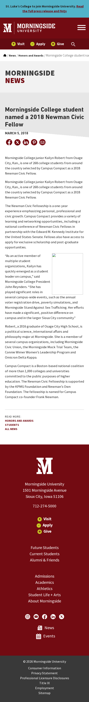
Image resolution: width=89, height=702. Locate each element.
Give (47, 531)
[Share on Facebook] (9, 142)
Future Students (45, 547)
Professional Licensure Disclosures (44, 678)
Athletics (44, 588)
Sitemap (44, 693)
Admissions (44, 576)
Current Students (44, 553)
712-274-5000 (44, 505)
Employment (44, 688)
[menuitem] (18, 44)
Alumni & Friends (44, 559)
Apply (48, 524)
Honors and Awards (19, 421)
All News (11, 429)
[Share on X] (17, 142)
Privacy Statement (44, 673)
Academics (44, 582)
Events (49, 635)
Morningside (30, 76)
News (49, 627)
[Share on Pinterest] (34, 142)
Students (12, 425)
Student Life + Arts (44, 594)
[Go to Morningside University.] (4, 55)
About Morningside (44, 600)
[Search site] (81, 28)
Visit (47, 518)
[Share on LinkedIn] (26, 142)
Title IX (44, 683)
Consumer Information (44, 668)
